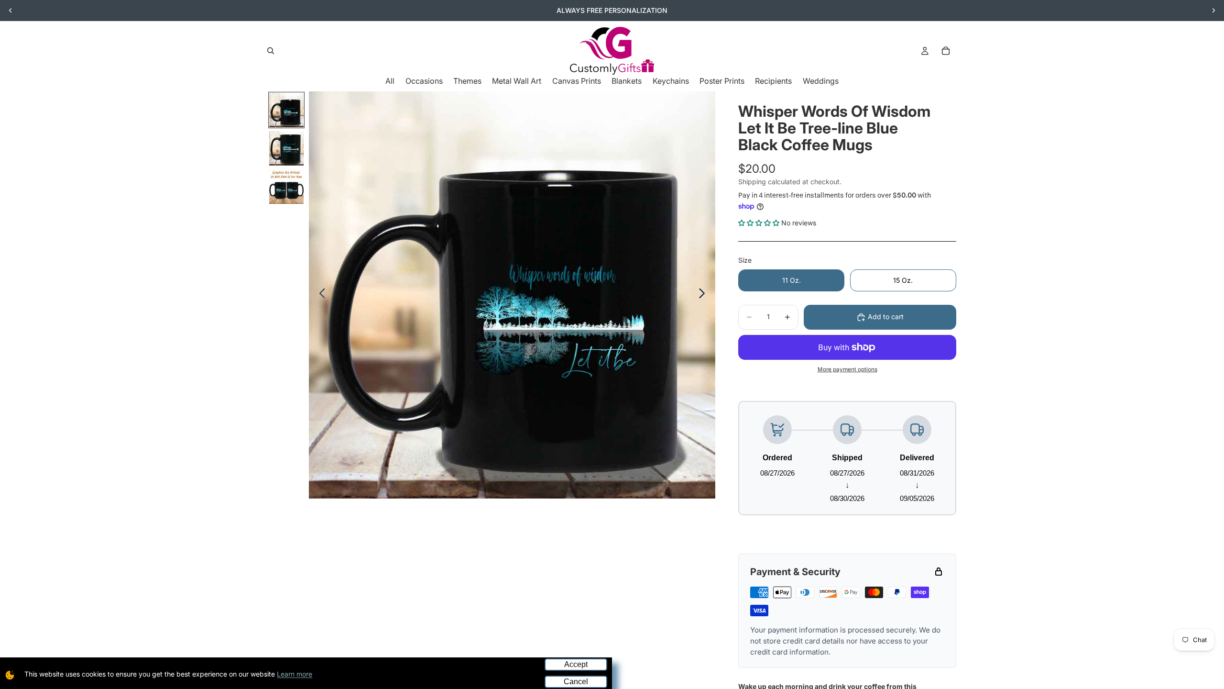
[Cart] (945, 50)
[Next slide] (1213, 10)
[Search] (270, 50)
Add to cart (886, 316)
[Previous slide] (10, 10)
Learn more (294, 674)
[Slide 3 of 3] (286, 186)
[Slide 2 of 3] (286, 148)
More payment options (847, 369)
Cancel (576, 682)
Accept (576, 664)
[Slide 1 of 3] (286, 110)
